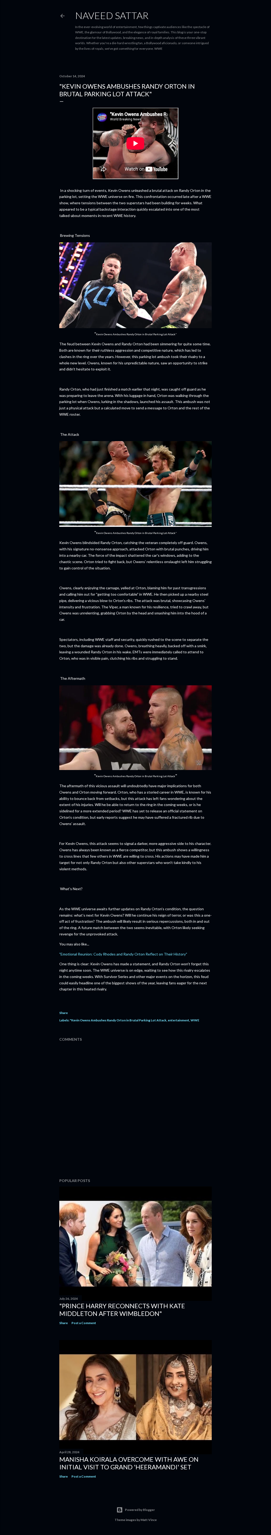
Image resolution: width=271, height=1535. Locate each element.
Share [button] (63, 1013)
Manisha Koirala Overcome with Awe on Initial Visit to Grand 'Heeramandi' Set (128, 1463)
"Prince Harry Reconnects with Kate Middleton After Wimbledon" (122, 1309)
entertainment (178, 1020)
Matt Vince (149, 1520)
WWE (195, 1020)
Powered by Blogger (140, 1510)
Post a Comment (83, 1323)
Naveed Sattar (111, 15)
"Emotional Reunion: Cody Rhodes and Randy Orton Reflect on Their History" (123, 954)
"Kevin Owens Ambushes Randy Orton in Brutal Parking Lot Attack (118, 1020)
